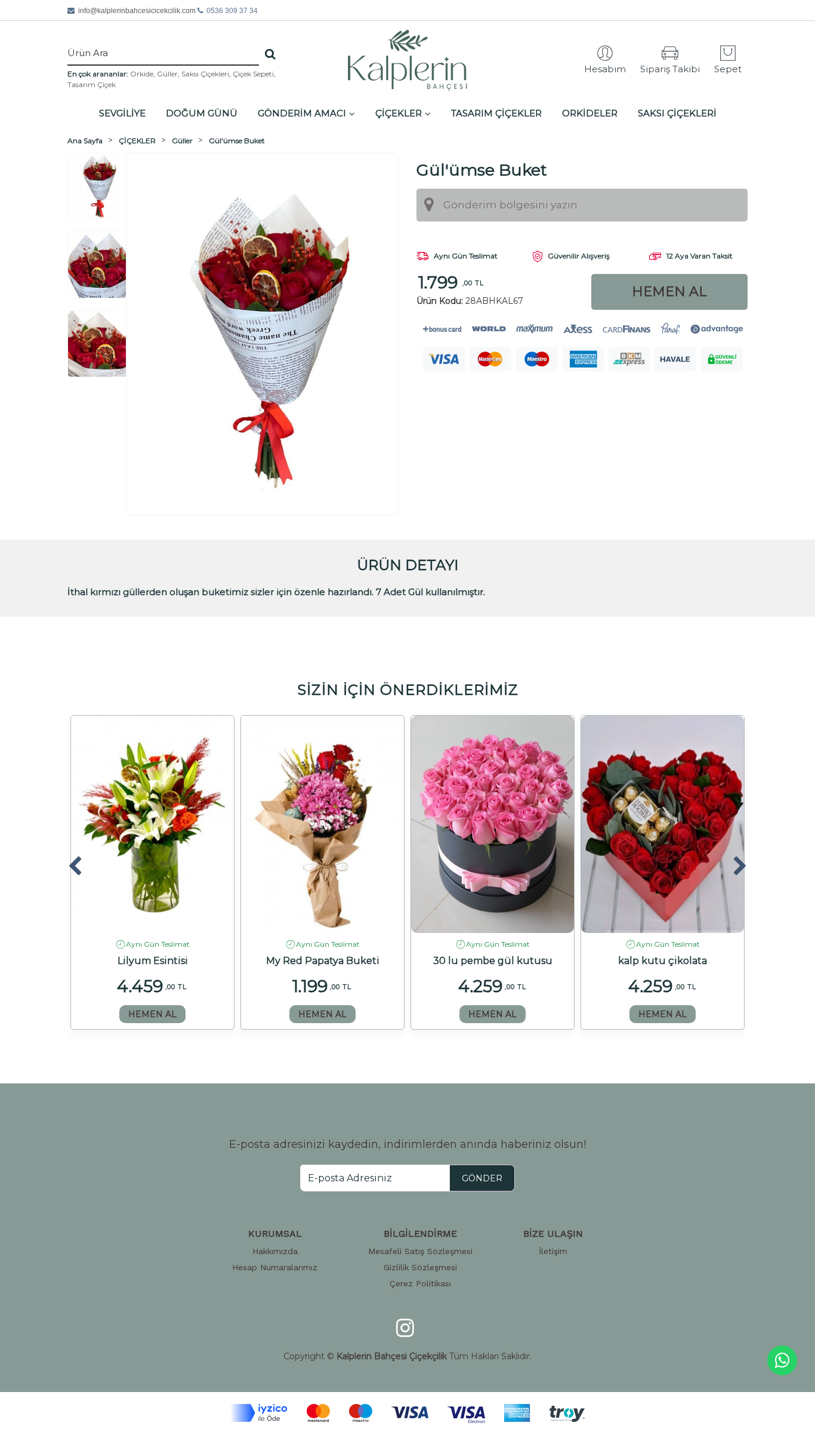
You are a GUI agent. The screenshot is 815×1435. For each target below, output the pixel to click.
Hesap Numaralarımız (274, 1267)
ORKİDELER (590, 113)
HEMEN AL (152, 1014)
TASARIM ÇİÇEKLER (496, 113)
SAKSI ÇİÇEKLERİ (677, 113)
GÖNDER (482, 1178)
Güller (167, 73)
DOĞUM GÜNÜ (201, 113)
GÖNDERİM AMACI (302, 113)
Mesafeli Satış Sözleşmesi (420, 1251)
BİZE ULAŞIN (553, 1233)
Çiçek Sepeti (253, 73)
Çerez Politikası (420, 1283)
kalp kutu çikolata (662, 961)
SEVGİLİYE (122, 113)
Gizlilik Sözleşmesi (420, 1267)
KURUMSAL (275, 1233)
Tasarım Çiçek (91, 84)
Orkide (141, 73)
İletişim (553, 1251)
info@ (137, 11)
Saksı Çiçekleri (205, 73)
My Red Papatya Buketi (322, 961)
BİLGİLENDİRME (420, 1233)
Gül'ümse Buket (237, 140)
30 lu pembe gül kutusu (492, 961)
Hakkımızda (275, 1251)
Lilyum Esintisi (153, 961)
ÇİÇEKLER (398, 113)
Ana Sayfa (85, 140)
